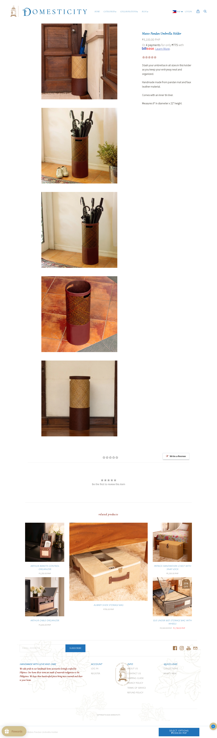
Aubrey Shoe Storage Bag (108, 605)
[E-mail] (195, 648)
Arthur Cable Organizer (44, 621)
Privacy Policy (135, 683)
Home (97, 11)
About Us (132, 669)
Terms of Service (136, 688)
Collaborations (128, 11)
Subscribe (75, 648)
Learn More (162, 49)
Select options (179, 732)
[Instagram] (182, 648)
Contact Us (134, 673)
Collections (171, 669)
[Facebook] (175, 648)
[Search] (205, 12)
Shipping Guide (135, 678)
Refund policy (135, 693)
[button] (213, 727)
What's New (170, 673)
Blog (144, 11)
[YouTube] (188, 648)
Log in (94, 669)
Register (95, 673)
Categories (109, 11)
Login (188, 12)
